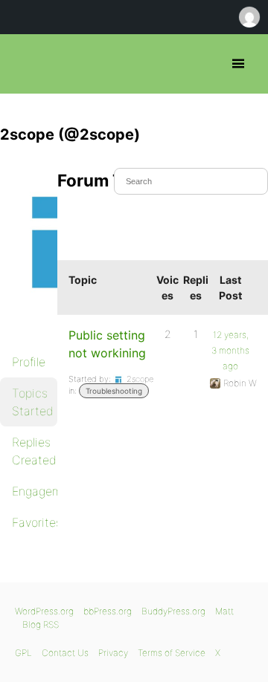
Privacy (113, 652)
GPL (23, 652)
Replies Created (34, 451)
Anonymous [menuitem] (248, 17)
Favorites (34, 522)
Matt (224, 611)
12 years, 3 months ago (230, 350)
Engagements (34, 491)
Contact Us (65, 652)
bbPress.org (24, 64)
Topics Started (33, 402)
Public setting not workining (107, 344)
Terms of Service (171, 652)
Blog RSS (40, 624)
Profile (28, 361)
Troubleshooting (114, 390)
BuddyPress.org (173, 611)
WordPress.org (44, 611)
